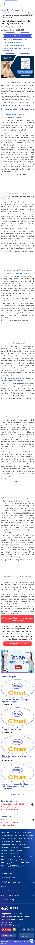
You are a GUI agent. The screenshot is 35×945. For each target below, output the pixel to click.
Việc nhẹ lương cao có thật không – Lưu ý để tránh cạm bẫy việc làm (17, 785)
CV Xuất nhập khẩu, (15, 851)
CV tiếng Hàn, (5, 835)
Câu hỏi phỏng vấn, (7, 841)
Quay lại (29, 13)
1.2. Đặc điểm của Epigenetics (14, 45)
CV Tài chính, (25, 863)
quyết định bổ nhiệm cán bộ (13, 804)
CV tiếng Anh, (16, 832)
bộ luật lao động (9, 807)
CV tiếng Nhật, (16, 835)
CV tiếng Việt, (26, 832)
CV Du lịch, (22, 860)
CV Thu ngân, (5, 863)
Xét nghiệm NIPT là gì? (18, 644)
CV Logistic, (5, 866)
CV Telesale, (15, 863)
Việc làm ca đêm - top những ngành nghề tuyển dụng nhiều (16, 701)
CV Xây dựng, (26, 848)
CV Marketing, (16, 848)
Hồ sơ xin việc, (5, 832)
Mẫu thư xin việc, (6, 838)
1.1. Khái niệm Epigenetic (12, 42)
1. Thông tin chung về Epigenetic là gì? (15, 40)
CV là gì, (29, 838)
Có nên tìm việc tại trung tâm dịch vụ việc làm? (16, 757)
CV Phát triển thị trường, (9, 860)
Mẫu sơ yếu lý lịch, (20, 838)
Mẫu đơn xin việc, (28, 835)
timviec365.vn (6, 582)
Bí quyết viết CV (9, 819)
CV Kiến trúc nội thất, (8, 857)
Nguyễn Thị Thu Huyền (14, 27)
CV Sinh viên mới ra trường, (10, 854)
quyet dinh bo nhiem (10, 810)
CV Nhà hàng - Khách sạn (18, 866)
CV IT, (14, 844)
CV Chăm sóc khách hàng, (25, 857)
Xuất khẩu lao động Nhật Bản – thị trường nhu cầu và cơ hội (15, 729)
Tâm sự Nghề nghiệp (10, 822)
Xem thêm (16, 794)
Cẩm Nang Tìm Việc (10, 825)
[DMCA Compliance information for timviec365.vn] (14, 929)
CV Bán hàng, (5, 848)
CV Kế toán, (19, 841)
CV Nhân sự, (21, 844)
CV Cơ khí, (4, 851)
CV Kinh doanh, (6, 844)
